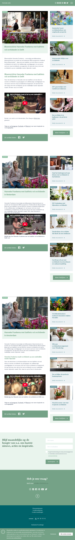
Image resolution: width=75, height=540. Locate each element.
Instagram (14, 126)
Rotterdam (37, 118)
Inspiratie (53, 12)
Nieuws (5, 12)
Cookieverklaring (37, 510)
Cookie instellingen (37, 512)
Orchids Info (6, 3)
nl (36, 518)
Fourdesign (40, 525)
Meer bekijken (60, 133)
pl (45, 518)
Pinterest (28, 126)
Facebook (20, 126)
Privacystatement (37, 508)
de (40, 518)
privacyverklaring (52, 455)
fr (43, 518)
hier (10, 236)
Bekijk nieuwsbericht (57, 36)
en (38, 518)
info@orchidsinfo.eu (41, 483)
